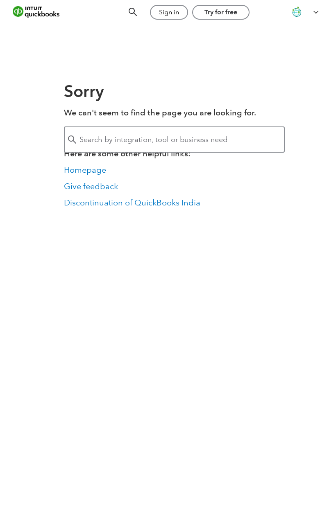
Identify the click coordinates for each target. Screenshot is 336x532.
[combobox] (174, 139)
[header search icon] (133, 12)
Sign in (169, 12)
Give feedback (91, 186)
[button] (305, 12)
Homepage (85, 170)
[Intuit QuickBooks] (42, 12)
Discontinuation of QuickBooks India (132, 202)
